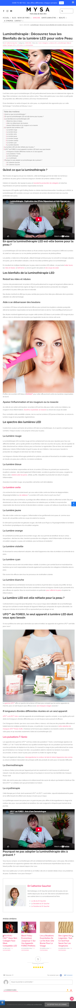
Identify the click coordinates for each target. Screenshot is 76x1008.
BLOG (21, 25)
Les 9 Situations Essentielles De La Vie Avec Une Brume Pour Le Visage (47, 940)
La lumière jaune (12, 136)
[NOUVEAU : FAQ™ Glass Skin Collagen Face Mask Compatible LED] (10, 927)
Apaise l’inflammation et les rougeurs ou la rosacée (22, 125)
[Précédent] (3, 936)
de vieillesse (23, 495)
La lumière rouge (12, 130)
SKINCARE (26, 25)
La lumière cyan (12, 142)
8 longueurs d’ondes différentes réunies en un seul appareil (24, 151)
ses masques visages (44, 706)
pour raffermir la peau (53, 590)
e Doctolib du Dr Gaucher (40, 903)
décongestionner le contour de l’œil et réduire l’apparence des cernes (48, 757)
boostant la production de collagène (46, 183)
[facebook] (4, 11)
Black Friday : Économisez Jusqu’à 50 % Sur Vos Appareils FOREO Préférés (28, 940)
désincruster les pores (19, 475)
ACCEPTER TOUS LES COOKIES (57, 1004)
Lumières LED (52, 43)
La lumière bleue (12, 132)
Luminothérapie (61, 43)
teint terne (20, 268)
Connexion (69, 975)
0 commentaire (28, 45)
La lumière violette (12, 140)
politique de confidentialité (34, 1004)
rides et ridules (10, 268)
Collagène (45, 43)
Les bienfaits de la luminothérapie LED (17, 119)
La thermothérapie (12, 156)
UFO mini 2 (20, 45)
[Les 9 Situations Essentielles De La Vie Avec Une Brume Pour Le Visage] (47, 927)
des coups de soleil (52, 268)
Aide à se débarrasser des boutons (17, 123)
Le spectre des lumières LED (14, 127)
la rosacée (42, 410)
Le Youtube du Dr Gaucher (40, 906)
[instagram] (7, 11)
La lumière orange (12, 138)
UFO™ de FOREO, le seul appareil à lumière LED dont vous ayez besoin (27, 149)
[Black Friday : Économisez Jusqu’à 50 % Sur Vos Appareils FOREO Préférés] (28, 927)
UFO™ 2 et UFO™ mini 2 (11, 716)
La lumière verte (12, 134)
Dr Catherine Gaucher (11, 43)
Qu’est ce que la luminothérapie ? (15, 114)
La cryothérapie (11, 158)
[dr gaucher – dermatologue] (15, 886)
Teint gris (9, 45)
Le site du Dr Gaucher (38, 901)
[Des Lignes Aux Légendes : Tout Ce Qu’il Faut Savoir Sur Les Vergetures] (65, 927)
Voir (61, 3)
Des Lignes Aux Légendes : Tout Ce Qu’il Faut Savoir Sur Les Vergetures (65, 940)
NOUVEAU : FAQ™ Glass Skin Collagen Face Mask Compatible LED (10, 940)
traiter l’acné (68, 265)
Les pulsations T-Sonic (14, 153)
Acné (39, 43)
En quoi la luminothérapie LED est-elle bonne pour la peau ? (24, 116)
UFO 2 (14, 45)
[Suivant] (72, 936)
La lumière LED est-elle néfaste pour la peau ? (20, 147)
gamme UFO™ (10, 703)
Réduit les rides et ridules (14, 121)
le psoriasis (34, 410)
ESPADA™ (29, 394)
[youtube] (11, 11)
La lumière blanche (13, 145)
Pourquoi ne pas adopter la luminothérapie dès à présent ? (23, 160)
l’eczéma (27, 410)
